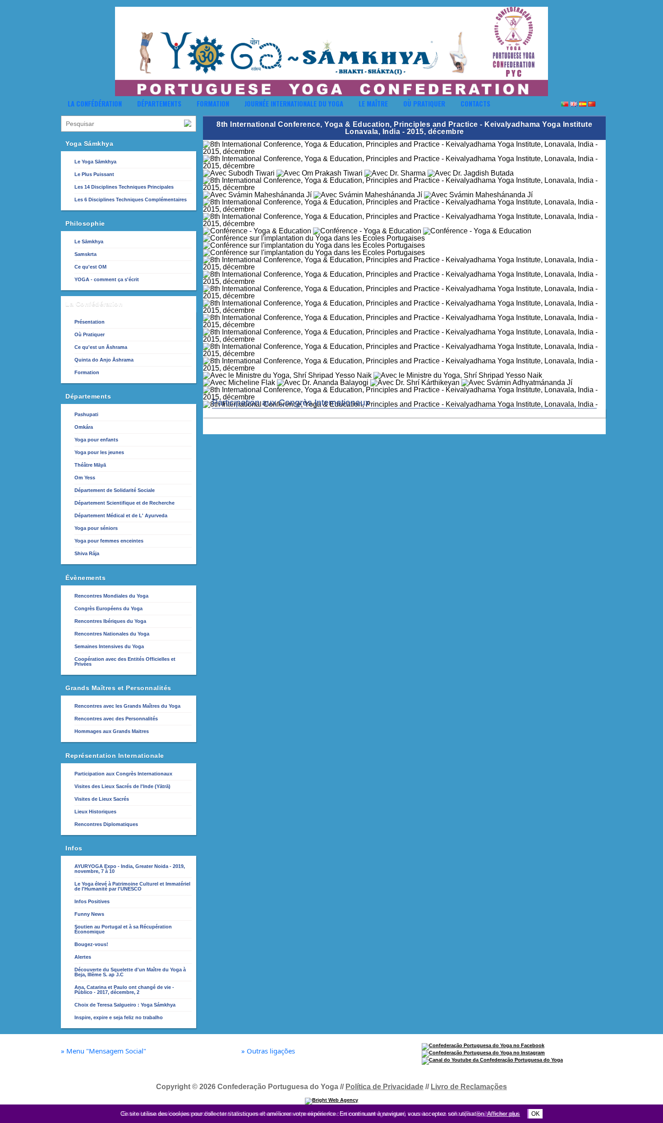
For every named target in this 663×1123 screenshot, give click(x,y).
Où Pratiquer (424, 103)
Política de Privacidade (384, 1087)
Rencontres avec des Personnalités (116, 718)
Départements (159, 103)
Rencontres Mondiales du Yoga (111, 596)
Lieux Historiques (95, 811)
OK (535, 1113)
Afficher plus (503, 1113)
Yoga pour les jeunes (99, 452)
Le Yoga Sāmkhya (95, 161)
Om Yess (84, 477)
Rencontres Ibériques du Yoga (110, 621)
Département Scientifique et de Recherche (124, 503)
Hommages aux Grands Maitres (111, 731)
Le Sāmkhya (88, 241)
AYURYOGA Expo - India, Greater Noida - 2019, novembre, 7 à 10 (129, 868)
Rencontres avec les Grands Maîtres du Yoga (127, 706)
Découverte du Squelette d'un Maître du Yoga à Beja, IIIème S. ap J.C (130, 972)
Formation (213, 103)
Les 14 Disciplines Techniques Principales (124, 187)
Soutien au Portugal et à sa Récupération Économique (123, 929)
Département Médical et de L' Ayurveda (120, 515)
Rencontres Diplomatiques (106, 824)
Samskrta (85, 254)
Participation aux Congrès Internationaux (123, 773)
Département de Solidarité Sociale (114, 490)
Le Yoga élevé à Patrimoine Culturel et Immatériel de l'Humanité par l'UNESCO (132, 886)
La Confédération (95, 103)
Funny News (89, 914)
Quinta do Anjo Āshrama (104, 359)
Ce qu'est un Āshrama (100, 347)
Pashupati (86, 414)
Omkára (83, 427)
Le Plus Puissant (94, 174)
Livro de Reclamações (469, 1087)
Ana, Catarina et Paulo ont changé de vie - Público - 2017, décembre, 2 (124, 989)
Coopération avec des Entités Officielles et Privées (124, 661)
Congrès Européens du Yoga (108, 608)
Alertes (82, 957)
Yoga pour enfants (96, 439)
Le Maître (373, 103)
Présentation (89, 322)
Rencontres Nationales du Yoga (111, 633)
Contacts (475, 103)
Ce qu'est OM (90, 266)
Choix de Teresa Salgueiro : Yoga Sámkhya (124, 1004)
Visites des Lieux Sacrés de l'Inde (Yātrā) (122, 786)
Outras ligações (268, 1051)
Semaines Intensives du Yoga (109, 646)
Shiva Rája (86, 553)
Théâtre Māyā (90, 465)
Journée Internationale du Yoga (293, 103)
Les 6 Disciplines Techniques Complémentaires (130, 199)
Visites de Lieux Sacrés (101, 799)
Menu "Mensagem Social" (103, 1051)
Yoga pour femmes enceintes (108, 540)
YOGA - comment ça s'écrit (106, 279)
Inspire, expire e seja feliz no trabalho (118, 1017)
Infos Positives (92, 901)
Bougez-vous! (91, 944)
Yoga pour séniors (96, 528)
